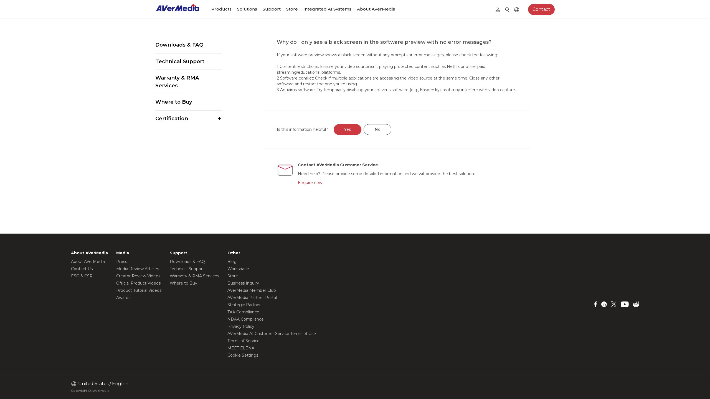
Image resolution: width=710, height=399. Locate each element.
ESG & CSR (82, 275)
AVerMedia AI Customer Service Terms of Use (271, 333)
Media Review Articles (137, 268)
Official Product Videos (138, 283)
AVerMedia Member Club (251, 290)
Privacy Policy (240, 326)
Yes (347, 129)
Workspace (238, 268)
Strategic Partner (244, 304)
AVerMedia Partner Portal (252, 297)
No (378, 129)
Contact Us (82, 268)
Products (221, 9)
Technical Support (179, 61)
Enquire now (310, 182)
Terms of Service (243, 340)
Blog (232, 261)
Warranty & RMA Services (177, 82)
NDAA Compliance (245, 319)
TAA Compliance (243, 312)
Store (292, 9)
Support (272, 9)
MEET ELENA (240, 348)
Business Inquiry (243, 283)
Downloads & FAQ (179, 45)
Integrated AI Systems (327, 9)
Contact (541, 9)
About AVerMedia (376, 9)
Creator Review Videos (138, 275)
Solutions (247, 9)
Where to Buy (173, 102)
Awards (123, 297)
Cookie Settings (242, 355)
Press (121, 261)
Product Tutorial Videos (138, 290)
